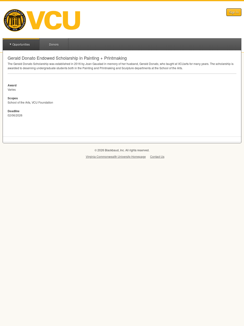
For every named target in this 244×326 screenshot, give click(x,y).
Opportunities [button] (21, 44)
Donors (54, 44)
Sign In (234, 12)
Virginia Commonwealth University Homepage (116, 156)
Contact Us (157, 156)
